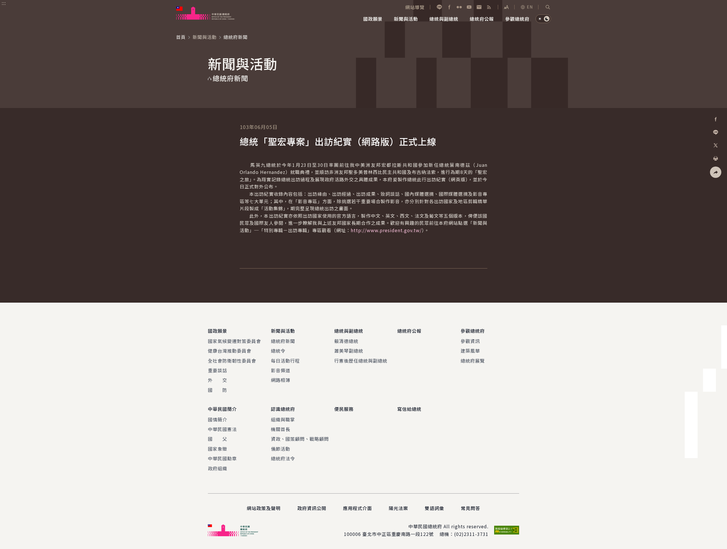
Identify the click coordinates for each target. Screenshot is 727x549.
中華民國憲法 (222, 429)
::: (4, 3)
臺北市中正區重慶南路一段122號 (398, 534)
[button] (547, 7)
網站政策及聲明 (264, 508)
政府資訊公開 (311, 508)
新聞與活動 (205, 37)
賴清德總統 (346, 341)
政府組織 (217, 468)
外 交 (217, 380)
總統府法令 (283, 458)
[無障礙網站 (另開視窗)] (506, 530)
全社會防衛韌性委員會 (232, 360)
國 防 (217, 389)
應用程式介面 (357, 508)
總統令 (278, 350)
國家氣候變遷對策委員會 (234, 341)
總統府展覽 (473, 360)
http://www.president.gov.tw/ (386, 230)
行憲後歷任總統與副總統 (360, 360)
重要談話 (217, 370)
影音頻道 (280, 370)
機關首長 (280, 429)
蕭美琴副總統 (348, 350)
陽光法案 (398, 508)
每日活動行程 (285, 360)
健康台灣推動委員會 (229, 350)
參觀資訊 (470, 341)
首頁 (181, 37)
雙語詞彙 (434, 508)
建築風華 (470, 350)
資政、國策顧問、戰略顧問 (300, 438)
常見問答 (470, 508)
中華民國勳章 (222, 458)
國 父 (217, 438)
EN (530, 7)
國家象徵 (217, 448)
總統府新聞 (283, 341)
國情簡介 (217, 419)
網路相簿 (280, 380)
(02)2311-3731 (471, 534)
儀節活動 (280, 448)
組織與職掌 (283, 419)
